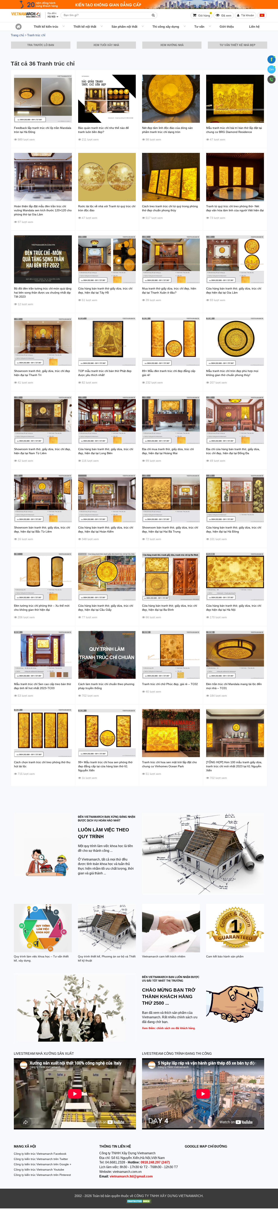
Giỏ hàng (204, 14)
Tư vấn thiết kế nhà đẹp (237, 45)
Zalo (271, 69)
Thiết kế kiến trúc (46, 26)
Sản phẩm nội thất (124, 26)
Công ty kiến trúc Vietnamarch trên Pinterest (42, 1174)
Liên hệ (254, 26)
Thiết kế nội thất (84, 26)
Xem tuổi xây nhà (106, 45)
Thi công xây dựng (165, 26)
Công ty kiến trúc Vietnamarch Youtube (39, 1169)
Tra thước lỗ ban (40, 45)
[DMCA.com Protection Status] (138, 1201)
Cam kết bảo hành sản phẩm (225, 956)
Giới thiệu (227, 26)
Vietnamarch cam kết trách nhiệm (163, 956)
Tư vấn (199, 26)
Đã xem (226, 15)
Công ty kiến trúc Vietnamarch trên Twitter (41, 1159)
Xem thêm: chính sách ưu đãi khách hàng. (169, 1028)
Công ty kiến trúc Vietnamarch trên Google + (42, 1164)
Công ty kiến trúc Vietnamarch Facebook (40, 1153)
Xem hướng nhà (172, 45)
